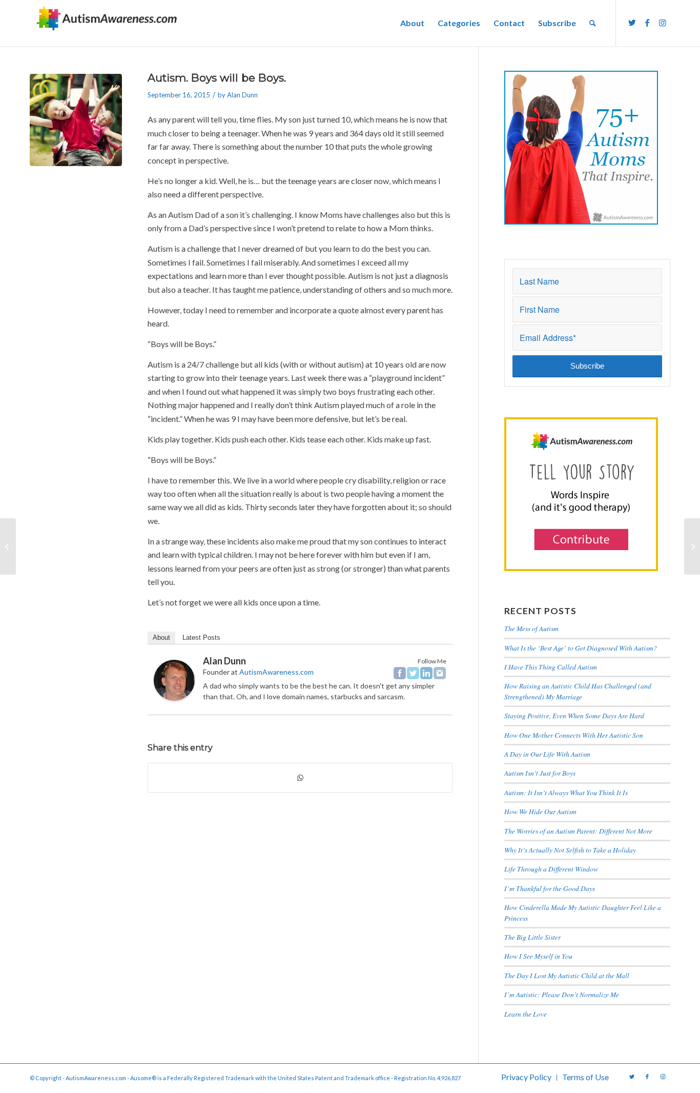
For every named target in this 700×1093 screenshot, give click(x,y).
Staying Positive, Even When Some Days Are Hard (574, 715)
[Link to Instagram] (662, 22)
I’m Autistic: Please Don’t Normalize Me (561, 994)
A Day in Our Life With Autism (547, 754)
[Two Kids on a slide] (76, 120)
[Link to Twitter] (632, 22)
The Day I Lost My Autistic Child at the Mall (566, 975)
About (161, 637)
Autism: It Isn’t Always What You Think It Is (567, 792)
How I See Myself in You (538, 956)
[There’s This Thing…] (692, 546)
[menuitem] (412, 23)
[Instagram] (440, 673)
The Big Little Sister (532, 937)
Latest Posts (201, 637)
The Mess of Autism (531, 628)
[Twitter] (413, 673)
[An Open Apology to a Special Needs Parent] (8, 546)
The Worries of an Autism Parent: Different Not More (578, 831)
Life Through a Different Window (551, 869)
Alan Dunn (242, 95)
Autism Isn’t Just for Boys (539, 773)
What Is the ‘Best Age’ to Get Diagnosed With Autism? (580, 648)
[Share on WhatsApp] (300, 777)
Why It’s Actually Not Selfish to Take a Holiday (570, 850)
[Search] (593, 23)
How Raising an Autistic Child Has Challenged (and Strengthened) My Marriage (577, 691)
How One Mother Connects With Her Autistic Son (573, 735)
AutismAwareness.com (276, 671)
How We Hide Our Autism (540, 811)
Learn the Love (525, 1014)
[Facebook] (400, 673)
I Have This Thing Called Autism (550, 667)
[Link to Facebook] (647, 22)
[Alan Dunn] (174, 697)
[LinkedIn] (426, 673)
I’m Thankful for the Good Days (549, 888)
